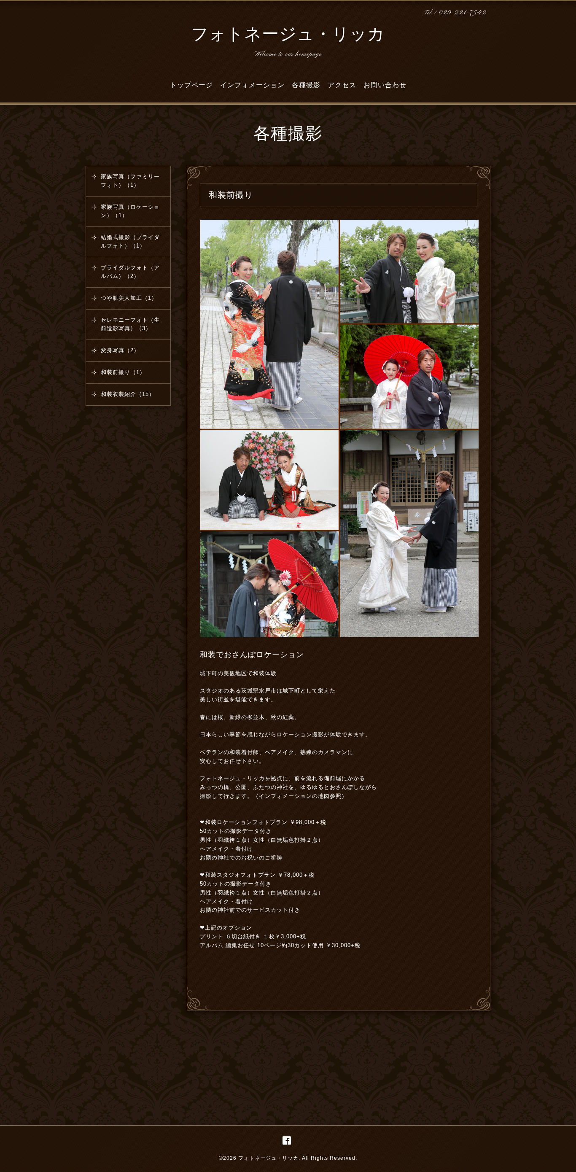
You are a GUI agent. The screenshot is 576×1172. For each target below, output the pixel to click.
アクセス (342, 85)
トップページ (191, 85)
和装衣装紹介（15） (128, 394)
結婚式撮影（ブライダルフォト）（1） (130, 241)
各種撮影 (306, 85)
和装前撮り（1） (123, 372)
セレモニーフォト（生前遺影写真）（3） (130, 324)
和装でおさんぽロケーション (252, 654)
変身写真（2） (120, 350)
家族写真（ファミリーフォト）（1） (130, 180)
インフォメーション (252, 85)
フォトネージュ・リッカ (288, 35)
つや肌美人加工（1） (129, 298)
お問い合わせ (384, 85)
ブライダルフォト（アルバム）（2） (130, 271)
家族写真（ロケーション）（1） (130, 211)
